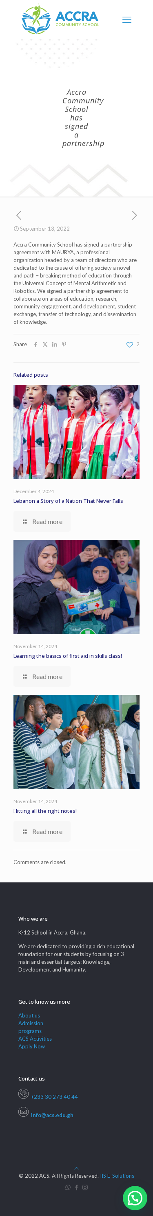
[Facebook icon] (76, 1187)
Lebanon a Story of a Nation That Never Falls (68, 500)
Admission (30, 1023)
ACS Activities (35, 1038)
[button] (135, 1198)
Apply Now (31, 1046)
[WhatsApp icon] (68, 1187)
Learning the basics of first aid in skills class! (67, 655)
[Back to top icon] (76, 1168)
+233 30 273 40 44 (53, 1097)
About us (29, 1015)
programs (30, 1031)
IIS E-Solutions (117, 1175)
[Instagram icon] (85, 1187)
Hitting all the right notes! (45, 810)
